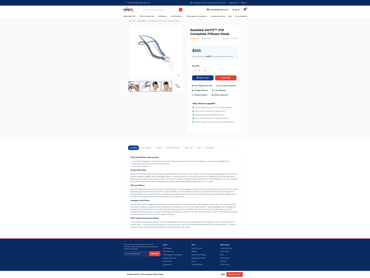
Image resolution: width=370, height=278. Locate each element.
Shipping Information (198, 258)
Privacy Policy (225, 258)
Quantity (195, 66)
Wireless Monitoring (218, 16)
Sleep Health (167, 261)
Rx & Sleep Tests (148, 16)
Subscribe (155, 254)
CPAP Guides (224, 251)
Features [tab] (159, 148)
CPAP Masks (162, 16)
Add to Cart (204, 78)
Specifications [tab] (146, 148)
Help (243, 3)
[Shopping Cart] (245, 9)
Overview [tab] (133, 148)
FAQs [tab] (199, 148)
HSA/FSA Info (224, 264)
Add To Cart (235, 274)
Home (132, 21)
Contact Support (197, 264)
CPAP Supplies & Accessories (196, 16)
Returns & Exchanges (198, 255)
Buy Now (226, 78)
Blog (230, 16)
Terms (193, 261)
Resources (233, 3)
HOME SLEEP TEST (129, 16)
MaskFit (194, 251)
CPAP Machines (176, 16)
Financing (223, 261)
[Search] (180, 10)
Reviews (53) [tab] (210, 148)
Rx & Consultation (241, 16)
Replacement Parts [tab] (173, 148)
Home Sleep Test (226, 248)
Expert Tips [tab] (188, 148)
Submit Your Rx (196, 248)
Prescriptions (167, 264)
